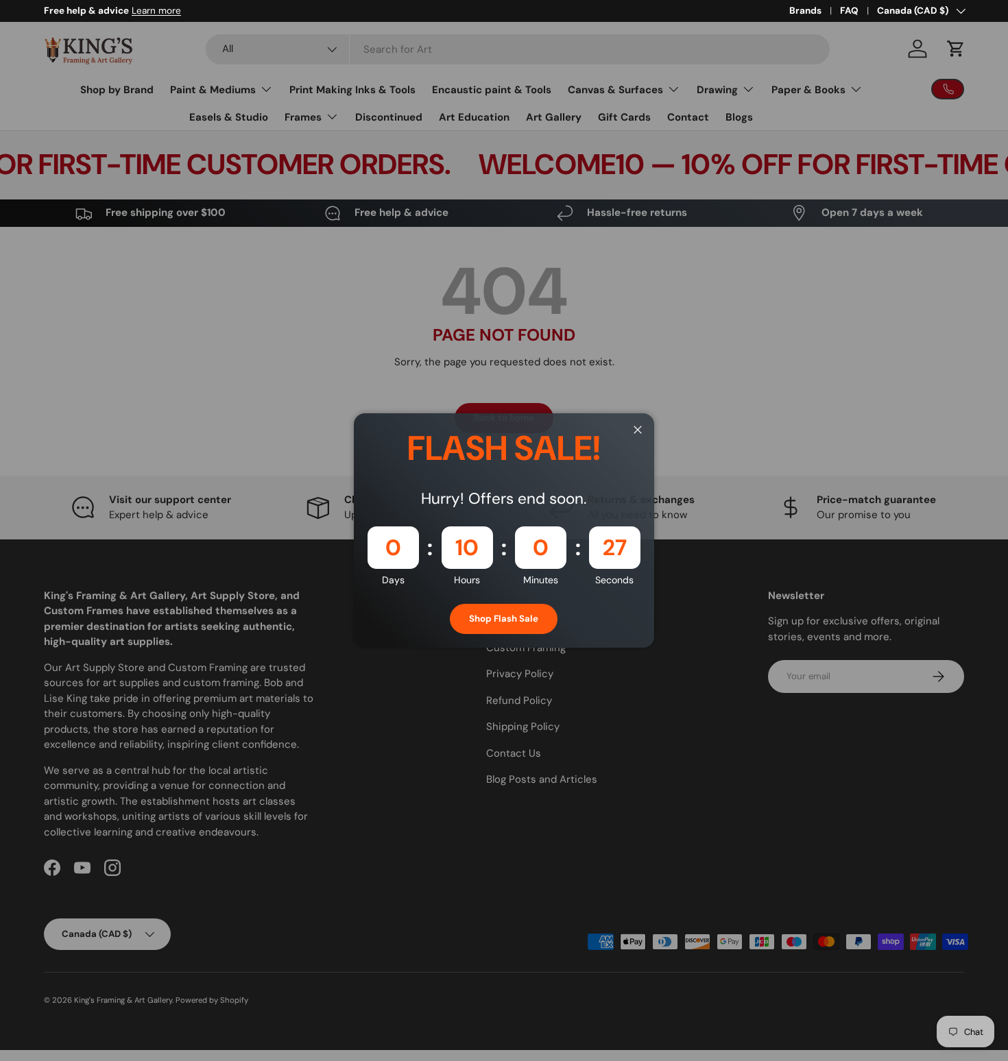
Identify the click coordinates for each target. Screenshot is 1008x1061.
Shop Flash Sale (503, 618)
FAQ (849, 10)
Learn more (156, 10)
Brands (805, 10)
